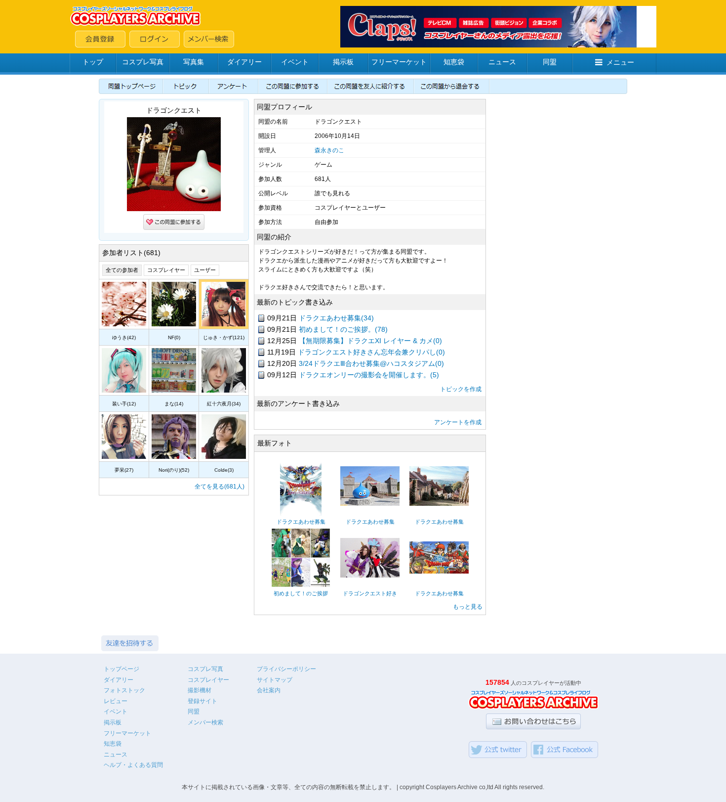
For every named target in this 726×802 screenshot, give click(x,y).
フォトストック (124, 690)
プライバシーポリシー (286, 669)
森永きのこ (329, 150)
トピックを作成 (461, 389)
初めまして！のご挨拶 (301, 593)
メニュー (620, 62)
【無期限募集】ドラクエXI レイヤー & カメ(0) (370, 341)
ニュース (502, 62)
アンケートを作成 (458, 422)
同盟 (550, 62)
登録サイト (202, 701)
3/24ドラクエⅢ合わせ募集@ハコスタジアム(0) (371, 363)
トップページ (121, 669)
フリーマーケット (399, 62)
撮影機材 (199, 690)
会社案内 (269, 690)
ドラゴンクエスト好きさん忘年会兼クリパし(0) (371, 352)
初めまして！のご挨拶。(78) (343, 329)
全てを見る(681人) (219, 486)
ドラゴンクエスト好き (370, 593)
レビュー (115, 701)
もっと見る (468, 606)
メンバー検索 (205, 722)
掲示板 (343, 62)
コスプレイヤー (166, 270)
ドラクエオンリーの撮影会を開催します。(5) (369, 375)
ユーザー (205, 270)
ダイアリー (244, 62)
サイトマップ (274, 679)
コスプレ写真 (142, 62)
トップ (92, 62)
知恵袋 (454, 62)
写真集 (193, 62)
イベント (295, 62)
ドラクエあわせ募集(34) (336, 318)
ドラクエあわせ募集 (301, 522)
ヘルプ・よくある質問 (133, 764)
